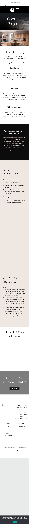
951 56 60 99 (23, 413)
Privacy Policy (21, 428)
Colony (8, 347)
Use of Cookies (21, 431)
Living (8, 431)
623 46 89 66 (23, 414)
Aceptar (15, 522)
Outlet (7, 437)
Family (21, 347)
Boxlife (8, 433)
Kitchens (8, 426)
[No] (27, 519)
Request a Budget (21, 426)
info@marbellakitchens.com (15, 2)
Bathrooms (7, 428)
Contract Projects (8, 435)
